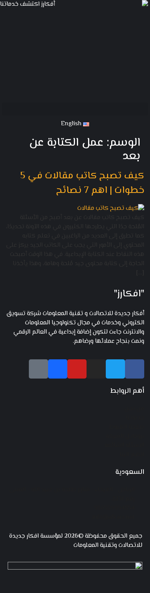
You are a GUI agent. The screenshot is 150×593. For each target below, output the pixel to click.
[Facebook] (134, 369)
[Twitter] (115, 369)
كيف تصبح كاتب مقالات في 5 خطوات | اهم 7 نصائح (82, 183)
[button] (75, 109)
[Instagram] (96, 369)
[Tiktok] (38, 369)
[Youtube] (77, 369)
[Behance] (57, 369)
